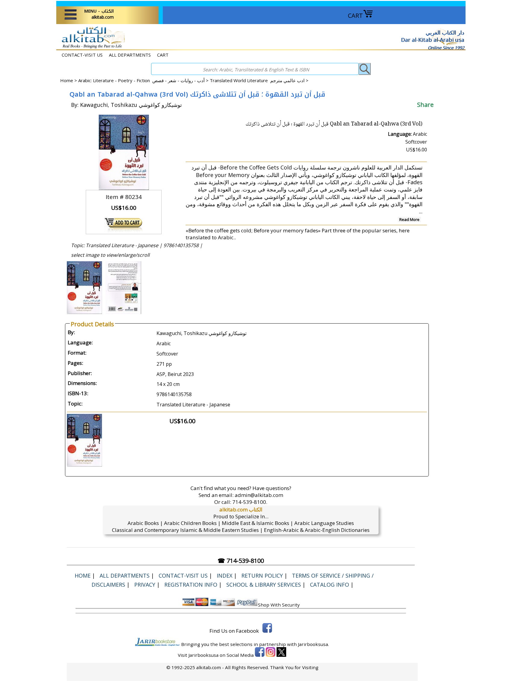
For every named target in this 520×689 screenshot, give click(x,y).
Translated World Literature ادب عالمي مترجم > (259, 80)
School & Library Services (263, 584)
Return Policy (262, 575)
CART (355, 15)
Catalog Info (329, 584)
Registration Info (190, 584)
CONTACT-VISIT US (82, 55)
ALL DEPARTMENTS (130, 55)
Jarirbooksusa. (313, 644)
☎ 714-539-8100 (241, 561)
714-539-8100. (249, 501)
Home (66, 80)
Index (224, 575)
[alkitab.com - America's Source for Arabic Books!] (91, 48)
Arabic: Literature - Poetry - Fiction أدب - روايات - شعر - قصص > (144, 80)
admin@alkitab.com (259, 495)
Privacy (144, 584)
